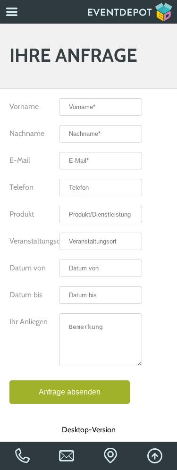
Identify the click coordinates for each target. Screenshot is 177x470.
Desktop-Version (89, 429)
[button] (12, 12)
